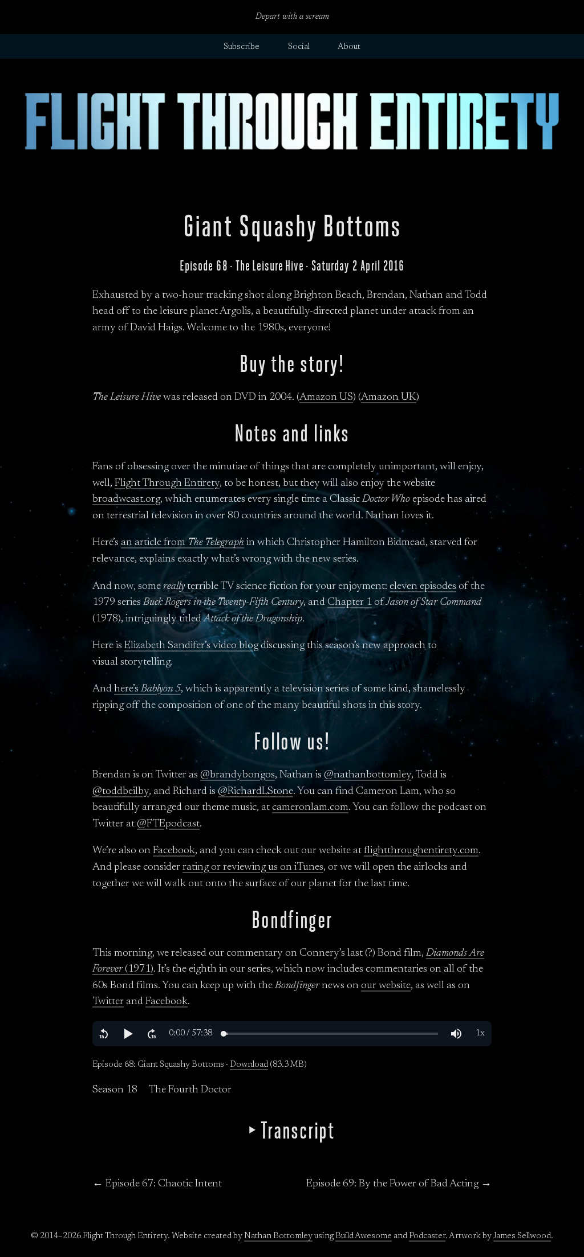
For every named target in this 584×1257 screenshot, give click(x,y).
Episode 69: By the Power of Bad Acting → (399, 1183)
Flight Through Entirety (167, 483)
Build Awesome (363, 1236)
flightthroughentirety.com (421, 850)
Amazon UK (388, 397)
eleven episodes (423, 586)
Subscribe (241, 47)
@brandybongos (237, 774)
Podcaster (427, 1236)
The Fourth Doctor (190, 1089)
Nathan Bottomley (278, 1236)
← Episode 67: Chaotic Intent (157, 1183)
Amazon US (326, 397)
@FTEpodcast (168, 823)
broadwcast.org (126, 499)
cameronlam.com (310, 807)
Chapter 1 (349, 602)
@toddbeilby (120, 791)
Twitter (108, 1001)
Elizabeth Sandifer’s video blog (191, 645)
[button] (103, 1033)
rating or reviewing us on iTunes (252, 867)
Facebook (174, 850)
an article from (182, 542)
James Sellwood (522, 1236)
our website (386, 985)
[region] (292, 1033)
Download (249, 1065)
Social (299, 47)
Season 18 (114, 1089)
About (349, 47)
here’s (147, 688)
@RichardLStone (255, 791)
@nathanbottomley (367, 774)
